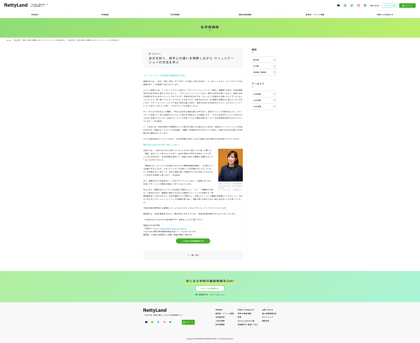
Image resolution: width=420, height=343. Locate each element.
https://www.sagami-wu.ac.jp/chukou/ (170, 228)
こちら (187, 219)
